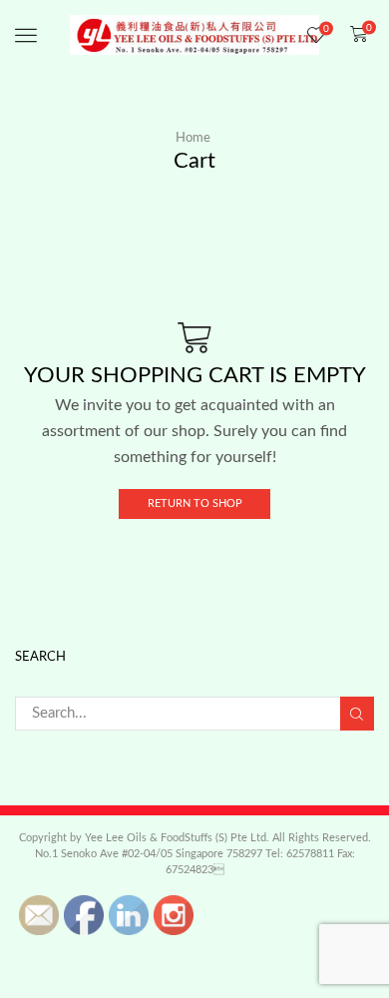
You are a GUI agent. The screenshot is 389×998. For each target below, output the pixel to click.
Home (193, 138)
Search (357, 714)
